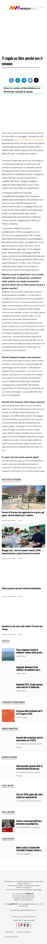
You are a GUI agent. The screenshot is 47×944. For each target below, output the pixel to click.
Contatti (9, 932)
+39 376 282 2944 (26, 900)
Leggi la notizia (21, 656)
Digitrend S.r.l (31, 910)
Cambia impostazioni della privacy (23, 917)
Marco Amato (22, 717)
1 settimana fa (11, 520)
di (17, 717)
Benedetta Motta (17, 67)
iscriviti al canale (24, 92)
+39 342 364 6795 (27, 898)
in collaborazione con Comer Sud (29, 801)
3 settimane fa (12, 558)
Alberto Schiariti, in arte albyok (28, 140)
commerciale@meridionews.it (28, 904)
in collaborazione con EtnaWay (28, 827)
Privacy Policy (24, 932)
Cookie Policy (11, 937)
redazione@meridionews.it (25, 896)
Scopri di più (37, 889)
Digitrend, (5, 520)
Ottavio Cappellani (24, 854)
